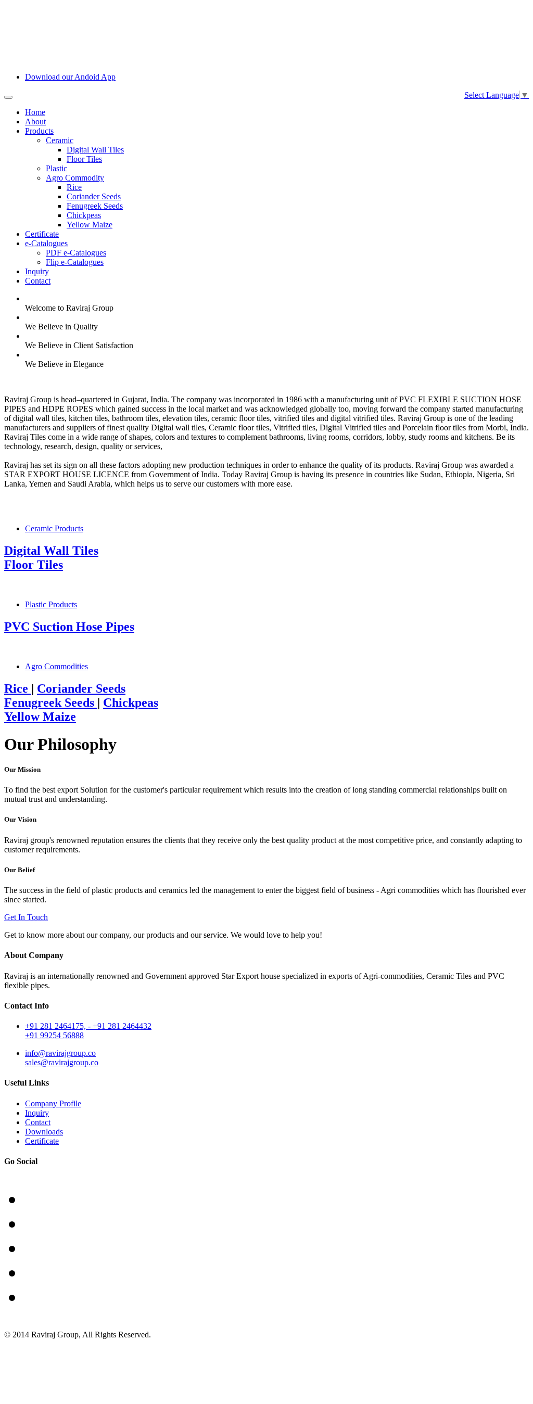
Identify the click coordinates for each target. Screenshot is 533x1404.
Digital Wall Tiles (95, 149)
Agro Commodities (56, 666)
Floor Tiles (84, 159)
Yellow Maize (89, 224)
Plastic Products (51, 604)
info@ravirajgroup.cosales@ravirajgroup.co (61, 1058)
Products (39, 130)
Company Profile (53, 1103)
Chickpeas (84, 215)
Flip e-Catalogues (75, 262)
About (35, 121)
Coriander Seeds (94, 196)
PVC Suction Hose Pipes (69, 626)
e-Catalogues (46, 243)
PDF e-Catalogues (76, 252)
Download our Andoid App (70, 76)
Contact (37, 280)
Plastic (56, 168)
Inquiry (37, 271)
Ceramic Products (54, 528)
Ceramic (59, 140)
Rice (74, 187)
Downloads (44, 1131)
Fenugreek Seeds (95, 205)
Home (35, 112)
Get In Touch (26, 917)
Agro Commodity (75, 177)
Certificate (42, 233)
